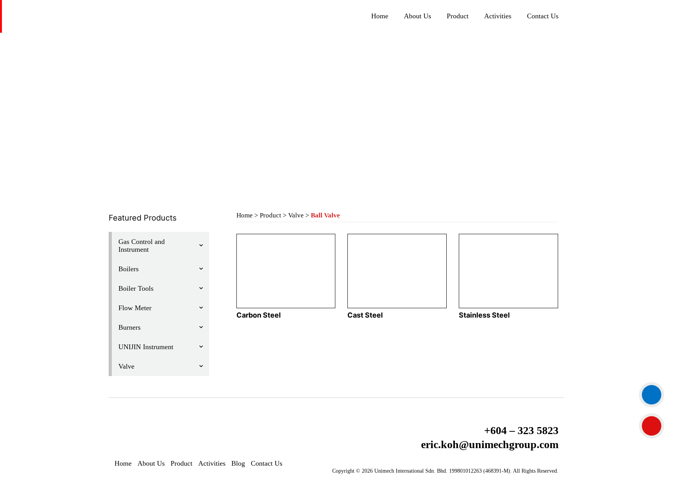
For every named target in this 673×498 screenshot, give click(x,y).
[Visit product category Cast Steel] (396, 271)
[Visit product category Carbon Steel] (285, 271)
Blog (238, 463)
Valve (296, 215)
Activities (497, 16)
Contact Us (542, 16)
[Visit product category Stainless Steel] (508, 271)
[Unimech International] (210, 15)
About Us (417, 16)
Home (379, 16)
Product (458, 16)
